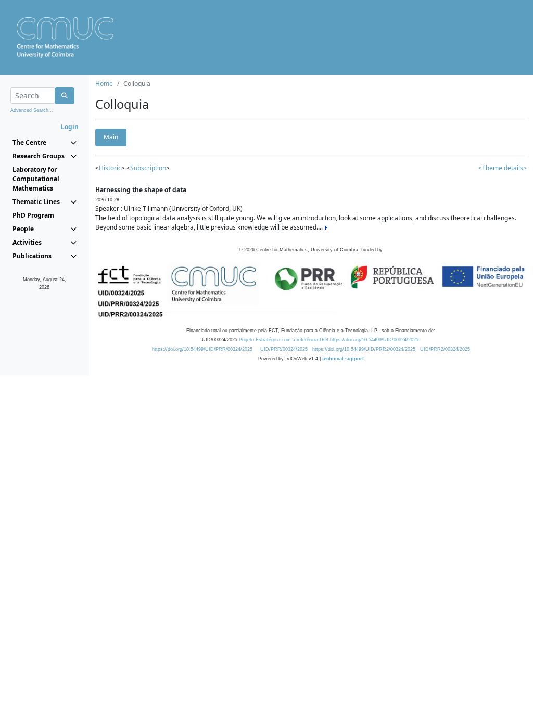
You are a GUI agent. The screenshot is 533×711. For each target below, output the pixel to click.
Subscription (148, 167)
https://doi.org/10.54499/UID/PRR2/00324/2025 (363, 349)
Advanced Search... (31, 110)
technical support (343, 358)
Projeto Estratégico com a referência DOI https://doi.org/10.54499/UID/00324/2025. (329, 339)
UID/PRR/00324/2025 (284, 349)
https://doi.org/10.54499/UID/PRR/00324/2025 (202, 349)
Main (111, 137)
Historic (110, 167)
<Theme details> (502, 167)
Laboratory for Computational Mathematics (35, 179)
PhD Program (33, 215)
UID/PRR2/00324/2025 (445, 349)
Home (104, 83)
